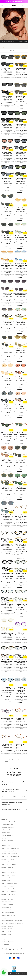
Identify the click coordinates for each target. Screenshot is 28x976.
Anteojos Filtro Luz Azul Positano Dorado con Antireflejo (7, 633)
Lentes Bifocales (6, 901)
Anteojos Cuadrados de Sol (9, 883)
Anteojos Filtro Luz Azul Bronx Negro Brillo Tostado (20, 546)
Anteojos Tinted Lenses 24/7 (9, 859)
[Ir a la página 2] (21, 760)
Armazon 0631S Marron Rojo (20, 718)
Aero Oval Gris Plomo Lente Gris (7, 236)
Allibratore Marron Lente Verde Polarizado (20, 433)
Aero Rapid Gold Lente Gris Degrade (7, 293)
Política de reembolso (7, 827)
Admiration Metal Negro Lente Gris (7, 97)
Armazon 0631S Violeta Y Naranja (7, 745)
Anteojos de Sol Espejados (8, 891)
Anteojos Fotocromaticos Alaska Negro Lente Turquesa (7, 689)
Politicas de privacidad (7, 830)
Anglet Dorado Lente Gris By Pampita (21, 459)
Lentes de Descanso (7, 904)
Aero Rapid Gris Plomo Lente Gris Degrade (20, 293)
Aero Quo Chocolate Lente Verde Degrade (21, 236)
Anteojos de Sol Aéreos (7, 870)
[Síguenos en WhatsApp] (21, 949)
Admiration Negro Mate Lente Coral (7, 153)
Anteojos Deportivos (7, 867)
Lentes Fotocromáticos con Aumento (11, 920)
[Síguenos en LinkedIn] (18, 949)
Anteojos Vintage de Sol (8, 886)
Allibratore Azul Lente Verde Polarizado (7, 433)
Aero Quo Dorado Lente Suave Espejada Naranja (7, 265)
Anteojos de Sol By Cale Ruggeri (10, 856)
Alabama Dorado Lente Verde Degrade (20, 321)
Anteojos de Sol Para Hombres (10, 848)
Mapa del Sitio (5, 944)
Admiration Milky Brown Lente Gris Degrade (21, 98)
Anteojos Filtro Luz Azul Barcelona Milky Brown (21, 516)
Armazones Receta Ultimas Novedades (12, 923)
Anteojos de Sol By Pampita (9, 853)
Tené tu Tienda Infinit (7, 840)
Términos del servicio (7, 824)
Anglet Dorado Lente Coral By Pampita (7, 459)
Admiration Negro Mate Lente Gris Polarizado (7, 180)
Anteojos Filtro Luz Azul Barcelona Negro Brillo (7, 546)
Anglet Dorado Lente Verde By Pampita (7, 487)
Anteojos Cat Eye (6, 878)
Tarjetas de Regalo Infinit (8, 941)
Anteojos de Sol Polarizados (9, 851)
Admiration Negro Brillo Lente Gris (7, 125)
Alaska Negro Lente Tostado (20, 405)
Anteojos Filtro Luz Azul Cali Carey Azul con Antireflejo (21, 575)
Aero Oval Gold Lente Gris (7, 208)
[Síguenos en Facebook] (2, 949)
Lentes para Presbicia (7, 907)
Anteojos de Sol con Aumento (9, 864)
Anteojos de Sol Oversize (8, 875)
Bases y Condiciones (7, 835)
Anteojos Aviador (6, 880)
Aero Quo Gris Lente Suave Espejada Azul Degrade (21, 265)
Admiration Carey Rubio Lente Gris (21, 69)
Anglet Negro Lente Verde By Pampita (20, 487)
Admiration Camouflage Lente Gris (7, 69)
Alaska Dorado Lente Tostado (7, 377)
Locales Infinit (5, 838)
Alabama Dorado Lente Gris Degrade (7, 321)
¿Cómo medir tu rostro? (8, 821)
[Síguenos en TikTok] (14, 949)
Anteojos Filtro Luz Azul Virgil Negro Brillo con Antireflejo (20, 661)
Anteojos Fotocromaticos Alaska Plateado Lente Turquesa (20, 689)
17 (18, 760)
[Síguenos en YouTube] (10, 949)
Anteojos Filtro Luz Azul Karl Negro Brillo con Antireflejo (7, 604)
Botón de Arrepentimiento (16, 954)
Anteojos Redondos (6, 928)
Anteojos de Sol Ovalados (8, 872)
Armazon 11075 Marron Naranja (20, 745)
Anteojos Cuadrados (7, 926)
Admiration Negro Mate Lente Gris (21, 153)
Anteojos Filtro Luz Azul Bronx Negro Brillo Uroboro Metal (7, 575)
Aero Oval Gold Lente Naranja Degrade (21, 208)
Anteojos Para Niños (7, 910)
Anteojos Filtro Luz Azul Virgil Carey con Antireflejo (7, 661)
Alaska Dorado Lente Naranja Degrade (21, 349)
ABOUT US (4, 819)
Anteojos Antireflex (6, 918)
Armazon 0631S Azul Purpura (7, 718)
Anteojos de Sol (5, 845)
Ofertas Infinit (5, 939)
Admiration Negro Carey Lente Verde (21, 125)
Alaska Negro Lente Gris (7, 405)
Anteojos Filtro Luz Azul (8, 915)
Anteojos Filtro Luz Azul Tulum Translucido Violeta (20, 633)
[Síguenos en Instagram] (6, 949)
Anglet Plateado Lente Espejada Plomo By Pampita (7, 516)
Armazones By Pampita (7, 912)
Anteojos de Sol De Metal (8, 894)
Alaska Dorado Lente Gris (7, 349)
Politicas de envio (6, 832)
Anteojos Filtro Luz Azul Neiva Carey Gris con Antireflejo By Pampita (21, 605)
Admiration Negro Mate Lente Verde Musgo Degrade (21, 180)
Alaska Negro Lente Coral (20, 377)
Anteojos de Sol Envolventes (9, 889)
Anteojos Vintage (6, 934)
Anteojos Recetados (7, 899)
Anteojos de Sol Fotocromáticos (10, 862)
